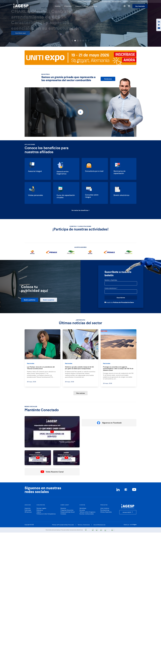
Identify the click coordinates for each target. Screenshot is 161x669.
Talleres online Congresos (87, 512)
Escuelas (82, 510)
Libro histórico (104, 508)
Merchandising (104, 510)
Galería (96, 1)
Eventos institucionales (87, 514)
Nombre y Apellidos (111, 280)
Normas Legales (116, 1)
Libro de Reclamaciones (99, 524)
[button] (72, 40)
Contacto (125, 1)
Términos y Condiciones (84, 524)
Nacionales (30, 363)
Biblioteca (40, 510)
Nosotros (57, 6)
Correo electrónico (111, 288)
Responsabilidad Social (68, 512)
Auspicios (27, 508)
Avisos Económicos (105, 1)
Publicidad (28, 510)
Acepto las (120, 302)
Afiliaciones (68, 6)
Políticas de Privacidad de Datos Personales (63, 524)
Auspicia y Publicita (81, 6)
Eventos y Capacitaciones (85, 1)
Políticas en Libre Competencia (139, 1)
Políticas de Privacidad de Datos (123, 302)
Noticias (94, 6)
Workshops (83, 508)
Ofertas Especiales (106, 512)
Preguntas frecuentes (67, 510)
